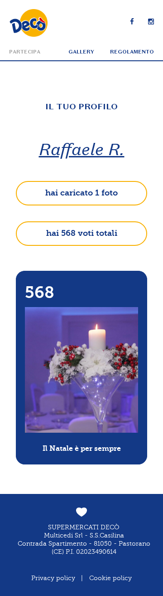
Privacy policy (53, 578)
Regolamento (132, 52)
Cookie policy (110, 578)
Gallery (81, 52)
